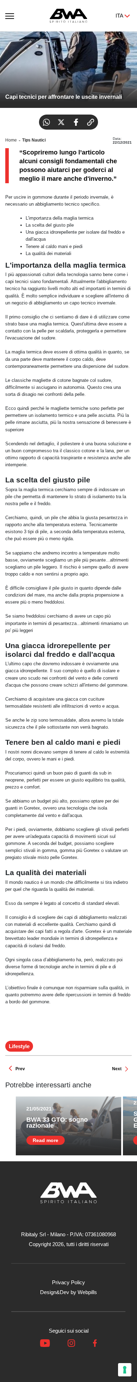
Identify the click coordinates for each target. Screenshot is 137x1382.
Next (117, 1068)
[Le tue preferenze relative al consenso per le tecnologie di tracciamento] (124, 1369)
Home (11, 140)
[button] (9, 15)
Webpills (87, 1292)
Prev (20, 1068)
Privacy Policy (68, 1282)
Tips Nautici (34, 140)
